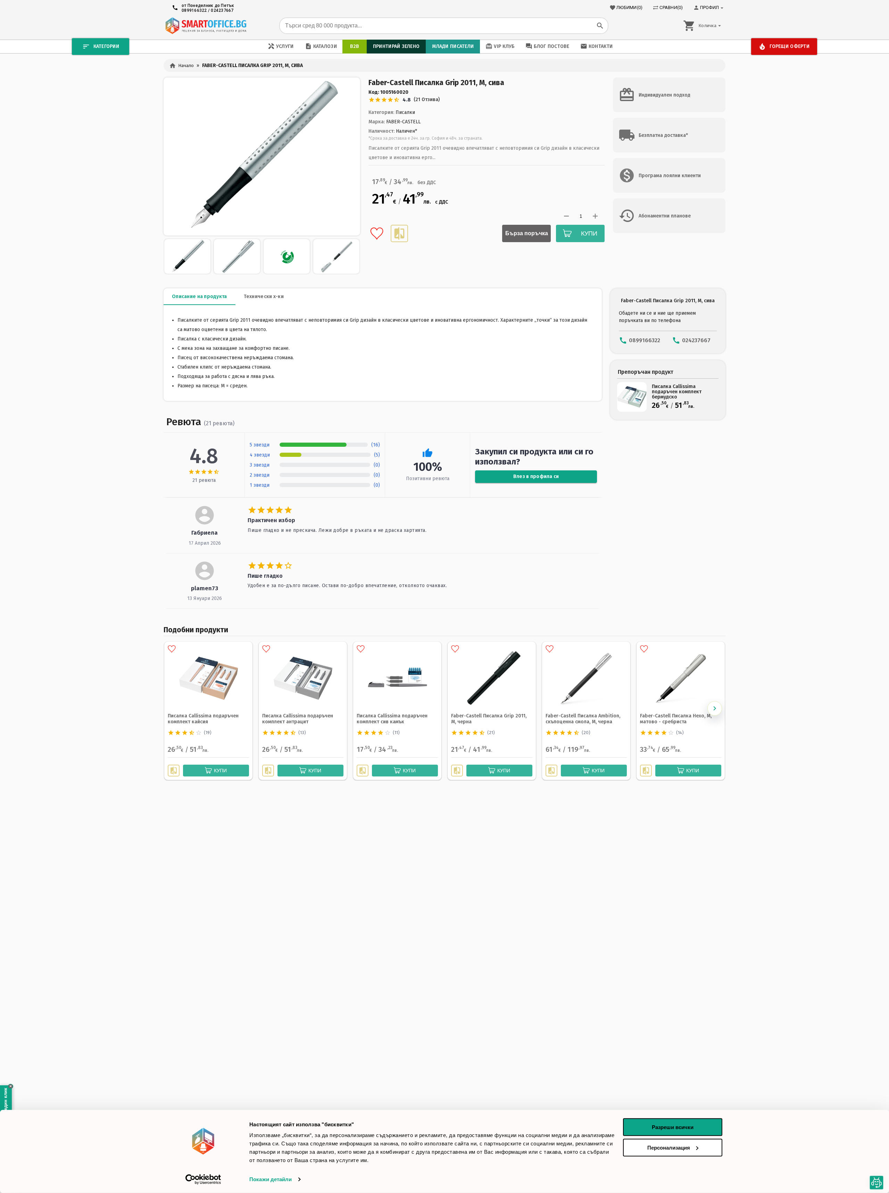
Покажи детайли (270, 1179)
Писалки (405, 112)
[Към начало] (206, 26)
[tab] (199, 296)
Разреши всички (672, 1127)
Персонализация (668, 1147)
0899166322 (194, 10)
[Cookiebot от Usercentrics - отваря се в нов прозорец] (203, 1179)
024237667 (222, 10)
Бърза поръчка (526, 233)
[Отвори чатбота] (877, 1183)
